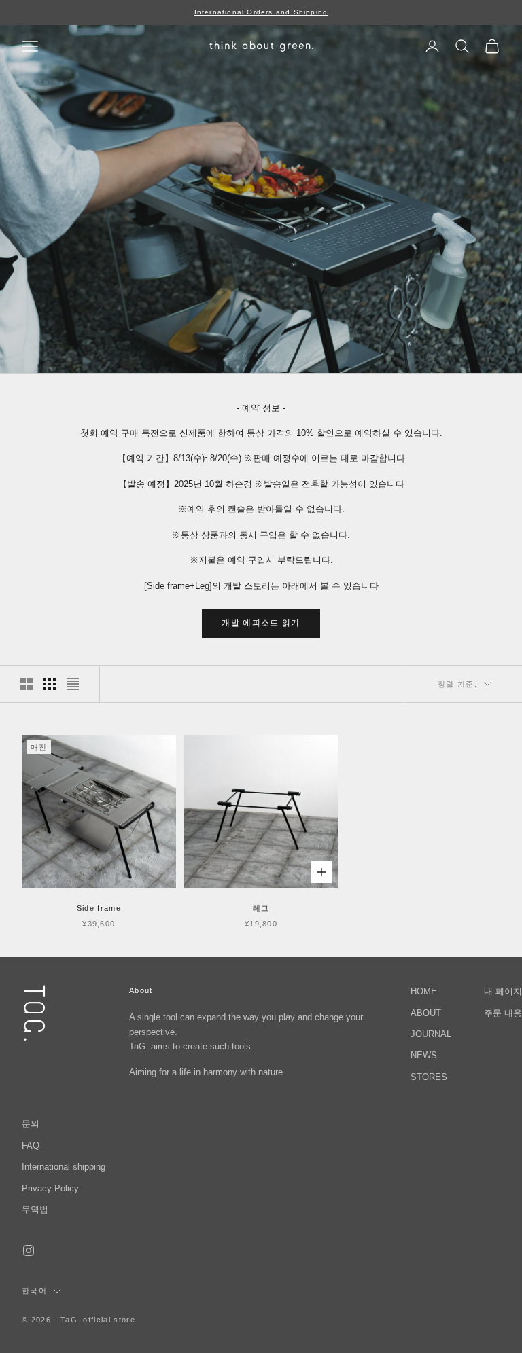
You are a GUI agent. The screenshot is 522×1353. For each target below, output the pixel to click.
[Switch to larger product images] (26, 684)
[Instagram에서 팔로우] (28, 1250)
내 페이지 (503, 991)
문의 (30, 1124)
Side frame (99, 908)
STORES (429, 1077)
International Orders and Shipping (261, 12)
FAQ (30, 1145)
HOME (424, 991)
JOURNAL (431, 1034)
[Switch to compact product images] (73, 684)
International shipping (63, 1166)
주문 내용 (503, 1013)
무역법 (35, 1209)
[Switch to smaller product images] (50, 684)
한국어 (34, 1290)
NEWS (424, 1055)
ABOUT (426, 1013)
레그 (261, 908)
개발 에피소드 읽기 (261, 623)
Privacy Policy (50, 1188)
